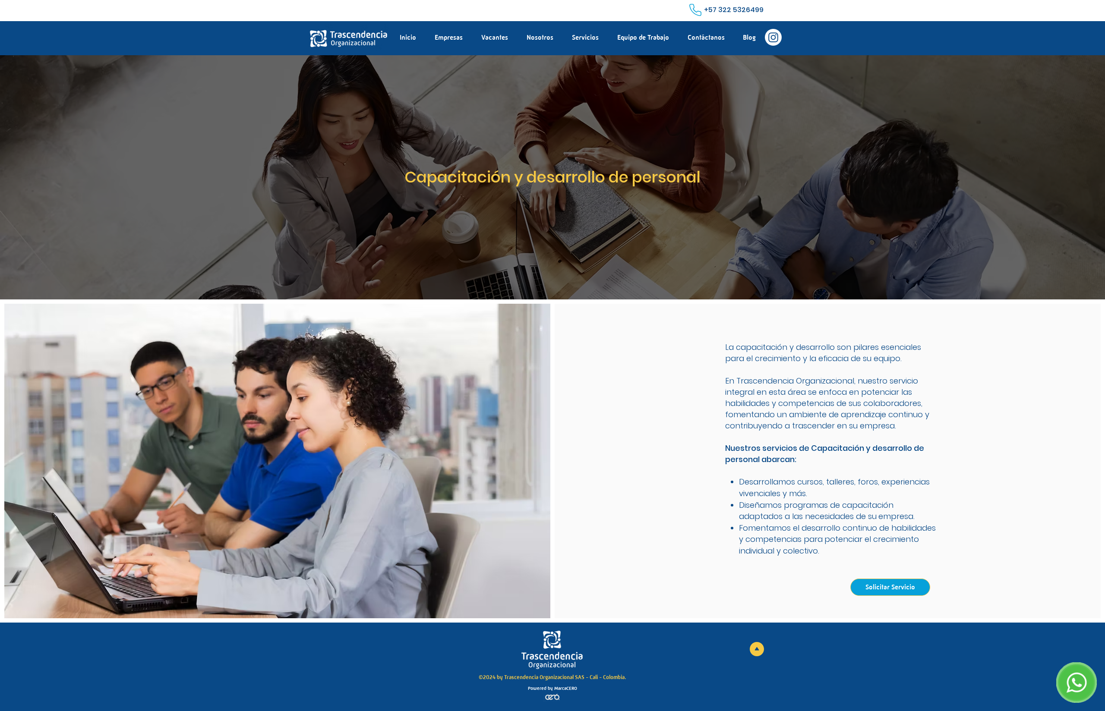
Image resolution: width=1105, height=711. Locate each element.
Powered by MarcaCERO (552, 688)
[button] (585, 37)
